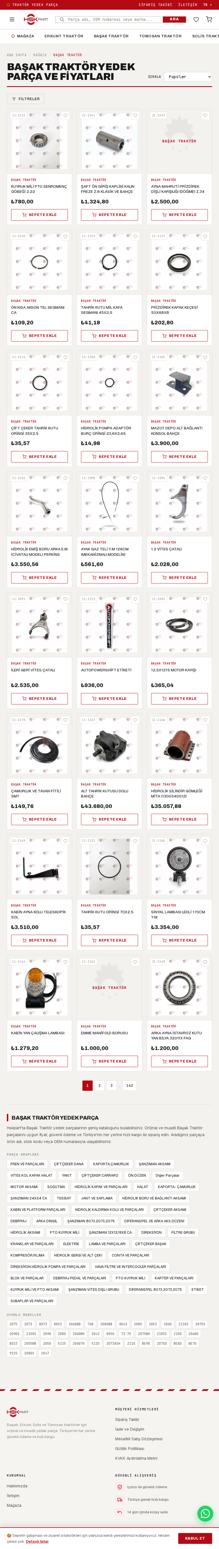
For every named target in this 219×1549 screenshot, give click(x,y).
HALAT (142, 1187)
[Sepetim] (209, 19)
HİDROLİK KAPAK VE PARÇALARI (101, 1187)
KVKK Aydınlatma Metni (136, 1458)
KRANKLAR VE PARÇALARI (32, 1244)
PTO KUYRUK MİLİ (64, 1232)
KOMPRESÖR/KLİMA (27, 1255)
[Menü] (12, 19)
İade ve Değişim (129, 1429)
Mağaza (22, 36)
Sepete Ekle (43, 215)
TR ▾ (207, 5)
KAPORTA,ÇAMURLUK (111, 1164)
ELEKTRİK (71, 1244)
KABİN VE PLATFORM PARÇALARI (38, 1209)
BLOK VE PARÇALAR (27, 1278)
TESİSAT (64, 1198)
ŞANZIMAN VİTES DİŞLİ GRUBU (93, 1289)
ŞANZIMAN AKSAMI (155, 1164)
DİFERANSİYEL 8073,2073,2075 (155, 1289)
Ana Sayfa (17, 55)
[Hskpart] (36, 19)
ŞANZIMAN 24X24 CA (29, 1198)
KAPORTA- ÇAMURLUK (177, 1187)
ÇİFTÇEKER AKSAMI (169, 1209)
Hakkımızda (17, 1486)
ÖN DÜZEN (137, 1175)
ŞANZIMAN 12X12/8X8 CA (110, 1232)
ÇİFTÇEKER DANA (69, 1164)
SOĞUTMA (56, 1187)
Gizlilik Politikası (129, 1448)
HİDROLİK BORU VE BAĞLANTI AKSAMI (154, 1198)
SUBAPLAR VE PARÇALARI (32, 1301)
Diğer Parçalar (168, 1175)
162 (129, 1085)
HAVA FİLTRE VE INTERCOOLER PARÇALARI (130, 1267)
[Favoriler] (196, 19)
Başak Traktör (111, 36)
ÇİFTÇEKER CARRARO (100, 1175)
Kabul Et (195, 1538)
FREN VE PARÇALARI (27, 1164)
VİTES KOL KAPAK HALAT (31, 1175)
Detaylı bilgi (37, 1541)
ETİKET (198, 1289)
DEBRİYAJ (19, 1221)
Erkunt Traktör (64, 36)
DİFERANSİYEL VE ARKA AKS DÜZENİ (154, 1221)
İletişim (188, 5)
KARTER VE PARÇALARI (174, 1278)
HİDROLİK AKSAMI (25, 1232)
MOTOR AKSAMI (24, 1187)
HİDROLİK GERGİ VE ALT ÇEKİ (78, 1255)
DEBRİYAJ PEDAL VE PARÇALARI (79, 1278)
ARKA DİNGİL (47, 1221)
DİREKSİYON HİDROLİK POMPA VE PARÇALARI (48, 1267)
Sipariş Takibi (155, 5)
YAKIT (67, 1175)
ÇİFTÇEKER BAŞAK (151, 1244)
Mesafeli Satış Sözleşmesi (139, 1438)
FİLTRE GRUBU (183, 1232)
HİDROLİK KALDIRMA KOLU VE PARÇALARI (109, 1209)
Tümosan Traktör (160, 36)
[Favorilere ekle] (65, 115)
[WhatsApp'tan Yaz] (205, 1514)
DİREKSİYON (151, 1232)
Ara (174, 19)
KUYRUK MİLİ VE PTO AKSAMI (35, 1289)
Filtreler (29, 99)
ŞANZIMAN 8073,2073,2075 (91, 1221)
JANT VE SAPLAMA (97, 1198)
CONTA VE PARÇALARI (130, 1255)
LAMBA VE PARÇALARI (107, 1244)
